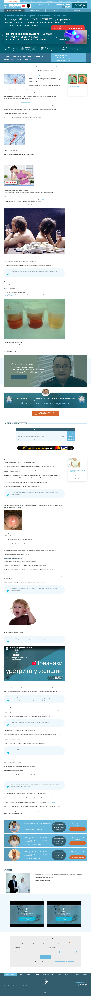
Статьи (78, 1)
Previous (2, 37)
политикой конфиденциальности (64, 961)
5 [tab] (76, 28)
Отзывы (60, 1)
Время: (65, 952)
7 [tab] (80, 28)
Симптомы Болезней (35, 10)
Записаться (63, 39)
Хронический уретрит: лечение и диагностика (77, 471)
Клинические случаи (50, 1)
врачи (32, 1)
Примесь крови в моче (10, 295)
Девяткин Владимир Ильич (33, 858)
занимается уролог (25, 102)
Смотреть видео (19, 376)
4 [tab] (74, 28)
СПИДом (43, 199)
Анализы (56, 10)
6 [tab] (78, 28)
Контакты (85, 1)
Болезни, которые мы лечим (14, 10)
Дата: (49, 952)
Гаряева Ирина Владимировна (33, 829)
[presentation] (70, 869)
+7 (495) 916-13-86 (63, 4)
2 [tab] (71, 28)
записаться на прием (12, 1)
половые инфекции (50, 802)
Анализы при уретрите (75, 86)
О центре (25, 1)
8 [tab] (81, 28)
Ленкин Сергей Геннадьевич (33, 844)
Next (89, 37)
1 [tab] (69, 28)
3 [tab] (73, 28)
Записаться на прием (77, 829)
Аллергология (77, 10)
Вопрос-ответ (69, 1)
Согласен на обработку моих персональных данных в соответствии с (46, 961)
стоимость (40, 1)
